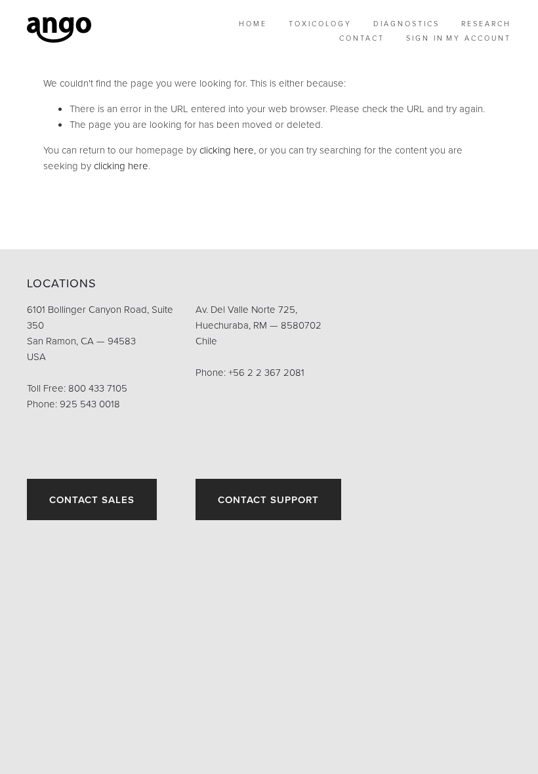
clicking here (226, 150)
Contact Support (268, 499)
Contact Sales (91, 499)
